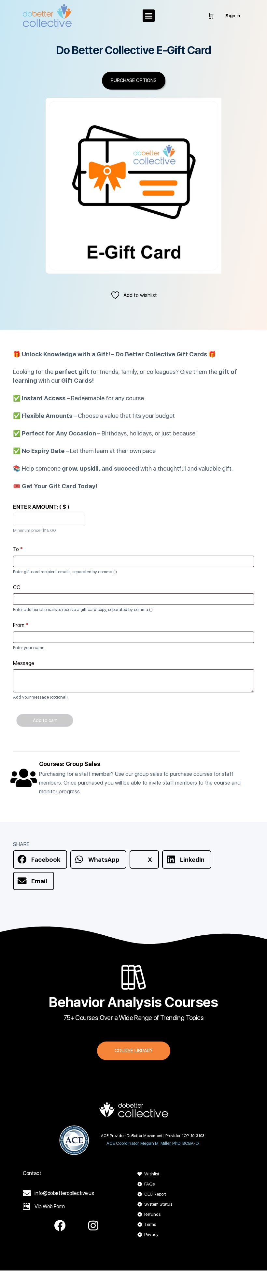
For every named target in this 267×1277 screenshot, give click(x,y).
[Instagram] (93, 1225)
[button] (149, 15)
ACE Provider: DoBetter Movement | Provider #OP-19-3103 (152, 1135)
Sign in (232, 15)
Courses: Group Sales (69, 763)
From (20, 625)
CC (16, 587)
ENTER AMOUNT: (41, 507)
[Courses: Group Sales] (23, 777)
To (18, 549)
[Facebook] (60, 1225)
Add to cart (45, 720)
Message (23, 663)
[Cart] (211, 15)
